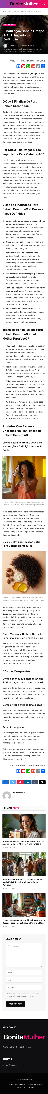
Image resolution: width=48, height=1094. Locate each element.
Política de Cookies (35, 1085)
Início (4, 11)
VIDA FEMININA (9, 25)
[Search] (44, 4)
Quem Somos (20, 1085)
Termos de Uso (21, 1088)
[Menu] (4, 4)
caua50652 (15, 46)
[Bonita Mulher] (24, 4)
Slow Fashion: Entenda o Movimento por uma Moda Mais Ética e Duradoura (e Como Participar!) (23, 882)
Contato (32, 1088)
